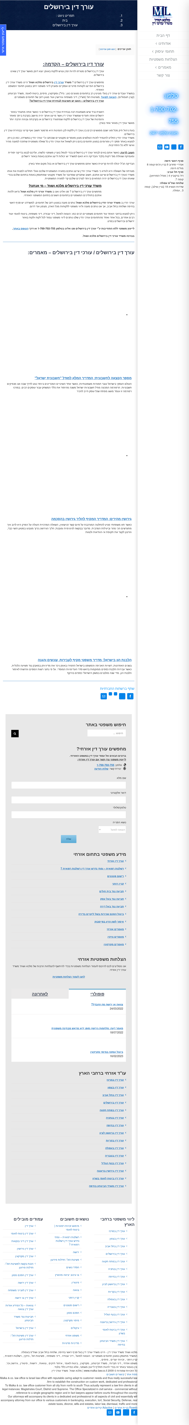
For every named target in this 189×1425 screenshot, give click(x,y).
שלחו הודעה (101, 768)
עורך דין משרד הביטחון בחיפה (106, 1186)
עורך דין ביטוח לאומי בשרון (108, 1178)
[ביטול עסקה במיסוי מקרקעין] (117, 1045)
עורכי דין (59, 82)
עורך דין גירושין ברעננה (110, 1170)
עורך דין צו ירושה (24, 1297)
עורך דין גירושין (25, 1248)
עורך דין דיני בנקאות (22, 1241)
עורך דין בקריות (115, 1140)
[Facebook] (130, 696)
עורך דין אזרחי (115, 861)
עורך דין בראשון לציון (111, 1133)
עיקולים (75, 1328)
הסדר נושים (72, 1267)
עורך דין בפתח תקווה (112, 1110)
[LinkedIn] (115, 696)
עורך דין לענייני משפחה (20, 1290)
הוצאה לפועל (108, 97)
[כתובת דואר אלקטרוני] (104, 696)
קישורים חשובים (115, 1374)
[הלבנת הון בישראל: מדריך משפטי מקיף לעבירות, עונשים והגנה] (65, 596)
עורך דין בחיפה (115, 1125)
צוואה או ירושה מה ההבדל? (107, 1004)
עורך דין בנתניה (115, 1117)
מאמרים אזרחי (115, 929)
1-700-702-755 (105, 765)
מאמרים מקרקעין (114, 944)
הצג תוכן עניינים (107, 49)
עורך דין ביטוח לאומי (22, 1233)
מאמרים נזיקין (116, 936)
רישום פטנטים (115, 876)
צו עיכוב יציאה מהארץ (67, 1275)
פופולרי (97, 994)
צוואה (76, 1290)
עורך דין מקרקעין (24, 1256)
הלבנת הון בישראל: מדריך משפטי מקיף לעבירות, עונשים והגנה (85, 659)
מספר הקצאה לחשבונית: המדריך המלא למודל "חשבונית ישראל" (83, 377)
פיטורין (75, 1282)
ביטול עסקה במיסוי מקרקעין (106, 1052)
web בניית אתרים (125, 1407)
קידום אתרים (99, 1407)
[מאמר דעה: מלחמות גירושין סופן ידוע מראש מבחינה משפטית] (117, 1022)
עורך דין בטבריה (114, 1155)
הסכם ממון (73, 1312)
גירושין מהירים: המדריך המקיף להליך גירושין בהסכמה (91, 518)
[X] (122, 696)
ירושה (76, 1252)
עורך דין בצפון (116, 1087)
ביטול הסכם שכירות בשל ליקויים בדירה (101, 914)
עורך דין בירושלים (113, 1102)
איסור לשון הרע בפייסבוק (109, 921)
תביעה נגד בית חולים (111, 891)
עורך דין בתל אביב (113, 1095)
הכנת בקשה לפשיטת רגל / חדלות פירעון (19, 1265)
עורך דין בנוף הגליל (113, 1163)
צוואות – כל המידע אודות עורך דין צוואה (19, 1307)
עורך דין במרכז (115, 1080)
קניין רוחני (118, 883)
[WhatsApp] (110, 696)
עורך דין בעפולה (114, 1148)
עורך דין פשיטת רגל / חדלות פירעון (22, 1337)
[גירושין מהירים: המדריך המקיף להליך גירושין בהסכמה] (65, 455)
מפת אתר (131, 1374)
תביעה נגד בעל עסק (112, 899)
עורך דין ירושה (25, 1282)
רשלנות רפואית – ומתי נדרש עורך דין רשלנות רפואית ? (92, 868)
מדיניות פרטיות (70, 1343)
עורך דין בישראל (24, 1328)
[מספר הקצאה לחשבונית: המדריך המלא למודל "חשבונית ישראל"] (65, 314)
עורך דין (29, 1226)
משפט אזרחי (72, 1335)
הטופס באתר (20, 228)
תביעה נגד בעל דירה (112, 906)
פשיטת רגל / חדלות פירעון (65, 1259)
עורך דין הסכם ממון (22, 1275)
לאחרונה (40, 994)
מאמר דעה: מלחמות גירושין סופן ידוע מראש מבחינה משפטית (87, 1028)
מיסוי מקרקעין (71, 1320)
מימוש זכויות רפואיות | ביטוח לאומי (66, 1227)
